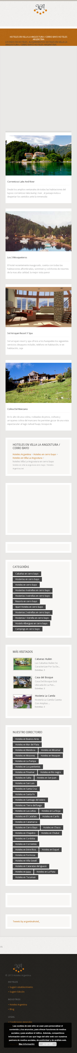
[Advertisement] (38, 91)
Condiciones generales (21, 1022)
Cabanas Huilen (43, 659)
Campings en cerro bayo (27, 629)
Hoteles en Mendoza (25, 750)
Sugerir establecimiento (21, 987)
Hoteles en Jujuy (23, 872)
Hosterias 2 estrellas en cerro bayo (32, 612)
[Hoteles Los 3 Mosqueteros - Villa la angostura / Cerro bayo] (38, 231)
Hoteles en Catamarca (26, 822)
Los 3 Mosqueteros (17, 257)
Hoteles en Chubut (50, 833)
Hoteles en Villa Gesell (26, 860)
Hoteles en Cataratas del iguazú (31, 866)
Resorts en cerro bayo (26, 601)
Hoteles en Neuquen (50, 755)
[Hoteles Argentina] (38, 14)
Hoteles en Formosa (25, 855)
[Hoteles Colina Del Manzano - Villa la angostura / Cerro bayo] (38, 383)
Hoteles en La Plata (46, 872)
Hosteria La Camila (45, 695)
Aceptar (48, 1044)
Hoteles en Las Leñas (25, 811)
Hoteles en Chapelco (25, 833)
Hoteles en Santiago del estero (30, 800)
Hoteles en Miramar (51, 750)
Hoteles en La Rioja (51, 811)
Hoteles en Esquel (50, 849)
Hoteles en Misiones (25, 755)
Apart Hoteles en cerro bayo (29, 607)
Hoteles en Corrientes (26, 844)
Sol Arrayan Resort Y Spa (20, 333)
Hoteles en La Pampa (25, 761)
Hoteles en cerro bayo (26, 585)
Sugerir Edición (17, 992)
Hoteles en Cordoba (25, 838)
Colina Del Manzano (17, 409)
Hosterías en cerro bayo (27, 579)
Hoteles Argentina (18, 1004)
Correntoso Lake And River (21, 181)
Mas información (27, 1044)
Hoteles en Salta (23, 778)
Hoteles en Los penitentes (27, 766)
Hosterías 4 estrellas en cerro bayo (32, 590)
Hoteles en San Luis (24, 783)
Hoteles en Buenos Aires (27, 739)
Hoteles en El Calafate (26, 816)
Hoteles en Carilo (50, 816)
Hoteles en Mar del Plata (27, 744)
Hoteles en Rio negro (50, 772)
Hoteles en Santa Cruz (26, 789)
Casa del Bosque (44, 677)
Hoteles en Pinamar (25, 772)
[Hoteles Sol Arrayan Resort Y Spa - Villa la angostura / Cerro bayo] (38, 307)
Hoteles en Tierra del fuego (28, 805)
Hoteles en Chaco (52, 827)
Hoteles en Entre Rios (25, 849)
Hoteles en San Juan (46, 778)
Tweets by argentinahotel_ (26, 921)
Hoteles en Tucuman (25, 877)
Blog (12, 1009)
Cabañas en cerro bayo (26, 574)
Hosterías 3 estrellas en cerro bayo (32, 596)
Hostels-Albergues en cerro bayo (31, 623)
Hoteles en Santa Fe (25, 794)
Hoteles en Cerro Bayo (26, 827)
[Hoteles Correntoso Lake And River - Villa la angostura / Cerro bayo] (38, 155)
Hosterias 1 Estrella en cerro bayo (32, 618)
